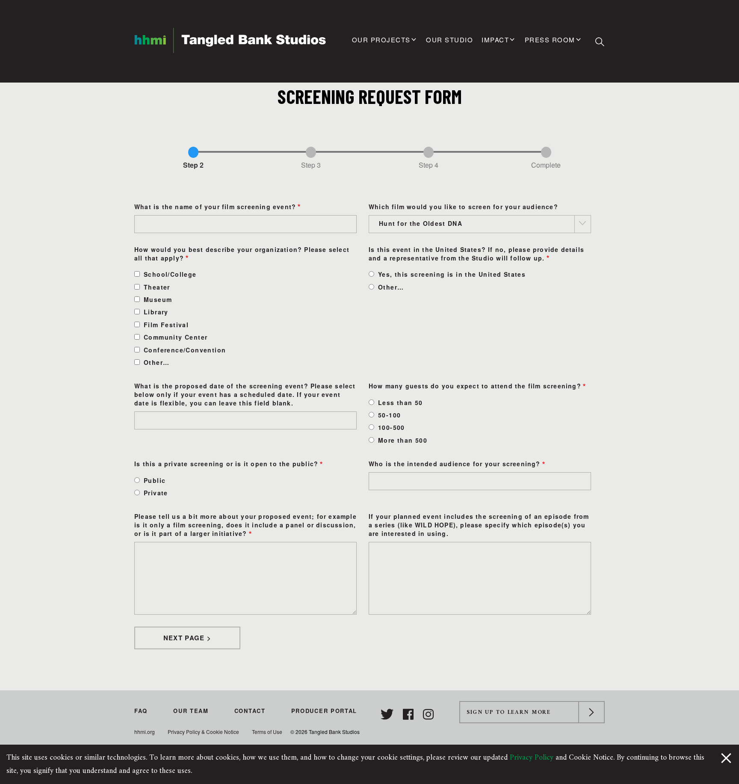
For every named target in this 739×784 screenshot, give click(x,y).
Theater (157, 287)
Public (155, 480)
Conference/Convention (185, 350)
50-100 (389, 415)
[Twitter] (388, 714)
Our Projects (381, 39)
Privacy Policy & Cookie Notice (203, 731)
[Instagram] (428, 714)
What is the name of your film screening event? (215, 206)
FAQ (141, 711)
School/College (170, 274)
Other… (156, 362)
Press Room (550, 39)
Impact (495, 39)
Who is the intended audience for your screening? (455, 463)
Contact (250, 711)
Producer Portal (324, 711)
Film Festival (166, 324)
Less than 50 (400, 402)
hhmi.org (144, 731)
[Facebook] (410, 714)
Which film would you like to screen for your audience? (463, 206)
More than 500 (402, 440)
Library (156, 312)
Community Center (175, 337)
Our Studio (449, 39)
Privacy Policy (531, 757)
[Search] (600, 41)
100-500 (391, 427)
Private (156, 492)
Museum (158, 299)
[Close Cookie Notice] (726, 757)
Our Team (191, 711)
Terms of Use (267, 731)
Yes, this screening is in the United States (452, 274)
